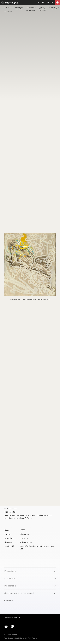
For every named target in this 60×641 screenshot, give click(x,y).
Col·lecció (8, 7)
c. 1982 (22, 530)
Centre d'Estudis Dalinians (42, 9)
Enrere (9, 12)
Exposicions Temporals (54, 8)
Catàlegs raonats (19, 8)
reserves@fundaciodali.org (12, 618)
